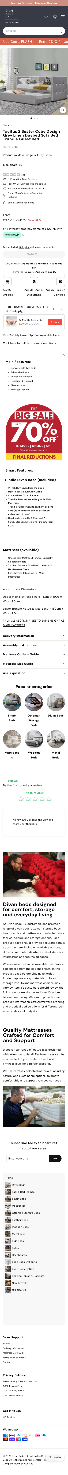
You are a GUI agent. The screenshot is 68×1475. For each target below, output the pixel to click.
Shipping (24, 247)
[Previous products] (53, 309)
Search (6, 1343)
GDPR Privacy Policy (13, 1386)
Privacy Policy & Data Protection (20, 1381)
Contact (7, 1362)
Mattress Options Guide (21, 654)
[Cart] (54, 17)
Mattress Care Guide (14, 1352)
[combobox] (34, 31)
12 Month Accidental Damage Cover (32, 320)
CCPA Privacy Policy (13, 1390)
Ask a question (14, 673)
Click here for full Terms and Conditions (29, 343)
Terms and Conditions (14, 1357)
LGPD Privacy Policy (13, 1395)
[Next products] (61, 309)
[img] (11, 175)
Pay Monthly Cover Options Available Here (31, 335)
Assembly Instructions (20, 645)
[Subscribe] (55, 1158)
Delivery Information (13, 1348)
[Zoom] (63, 110)
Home (6, 125)
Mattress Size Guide (18, 664)
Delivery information (18, 636)
